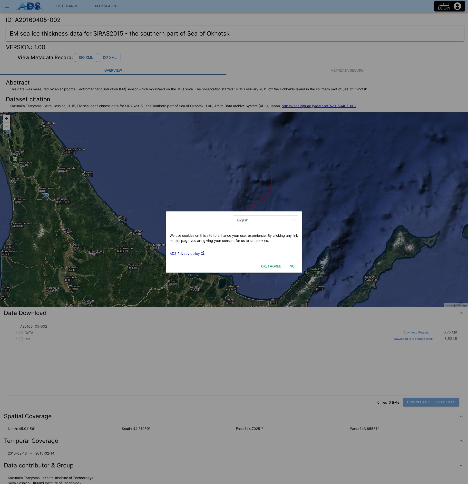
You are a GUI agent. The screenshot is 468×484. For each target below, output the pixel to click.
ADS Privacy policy (185, 253)
